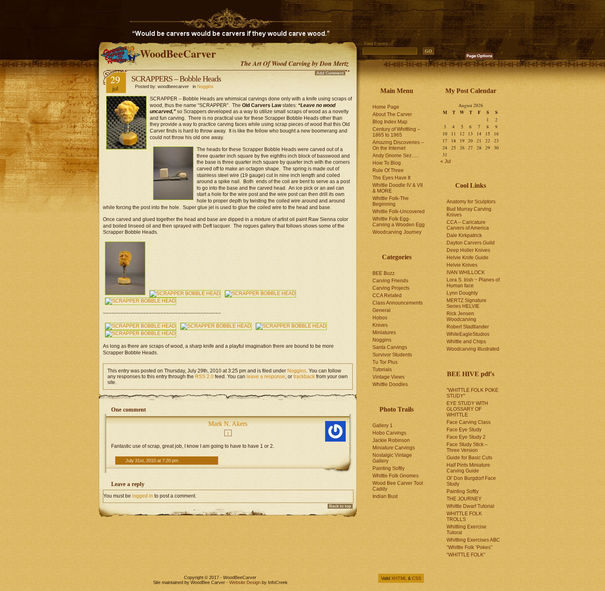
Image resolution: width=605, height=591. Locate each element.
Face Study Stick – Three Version (467, 447)
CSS (416, 578)
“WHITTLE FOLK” (466, 555)
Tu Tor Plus (385, 362)
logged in (142, 496)
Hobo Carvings (389, 433)
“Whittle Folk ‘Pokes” (469, 547)
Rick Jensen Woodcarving (461, 316)
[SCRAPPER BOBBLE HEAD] (185, 293)
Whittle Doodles (390, 384)
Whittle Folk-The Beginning (390, 201)
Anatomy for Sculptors (471, 202)
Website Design (245, 582)
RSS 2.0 (204, 376)
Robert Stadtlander (468, 327)
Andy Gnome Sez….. (395, 155)
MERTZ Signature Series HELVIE (466, 303)
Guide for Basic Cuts (469, 458)
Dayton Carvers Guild (471, 243)
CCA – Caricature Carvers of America (468, 225)
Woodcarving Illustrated (473, 349)
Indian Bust (385, 496)
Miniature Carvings (393, 448)
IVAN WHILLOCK (466, 272)
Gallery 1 (382, 425)
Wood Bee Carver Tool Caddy (397, 486)
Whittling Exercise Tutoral (466, 529)
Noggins (205, 86)
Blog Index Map (389, 122)
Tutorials (382, 369)
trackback (304, 376)
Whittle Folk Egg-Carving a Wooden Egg (398, 222)
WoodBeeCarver (178, 53)
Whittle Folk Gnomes (395, 476)
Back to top (340, 506)
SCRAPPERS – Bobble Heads (176, 78)
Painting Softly (388, 468)
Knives (380, 325)
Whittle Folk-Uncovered (398, 211)
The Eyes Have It (391, 178)
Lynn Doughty (462, 293)
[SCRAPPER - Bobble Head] (125, 293)
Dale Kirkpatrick (464, 235)
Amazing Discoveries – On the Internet (398, 145)
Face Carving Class (469, 422)
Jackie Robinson (391, 440)
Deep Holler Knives (468, 250)
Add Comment (330, 73)
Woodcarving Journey (396, 232)
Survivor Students (392, 355)
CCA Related (387, 295)
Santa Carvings (389, 347)
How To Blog (386, 163)
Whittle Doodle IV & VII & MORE (397, 188)
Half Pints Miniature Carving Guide (468, 468)
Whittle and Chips (466, 341)
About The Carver (392, 114)
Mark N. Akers (227, 423)
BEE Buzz (383, 273)
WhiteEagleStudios (468, 334)
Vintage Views (388, 377)
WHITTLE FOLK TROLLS (464, 516)
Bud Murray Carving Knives (469, 212)
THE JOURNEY (464, 499)
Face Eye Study (464, 430)
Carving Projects (391, 288)
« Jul (445, 161)
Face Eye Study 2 (466, 437)
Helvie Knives (462, 265)
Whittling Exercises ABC (473, 540)
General (381, 310)
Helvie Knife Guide (468, 258)
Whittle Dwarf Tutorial (470, 506)
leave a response (266, 376)
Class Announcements (397, 303)
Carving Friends (390, 281)
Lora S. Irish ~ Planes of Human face (473, 283)
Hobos (379, 318)
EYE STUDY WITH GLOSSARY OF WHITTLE (467, 409)
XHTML (399, 578)
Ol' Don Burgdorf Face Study (471, 481)
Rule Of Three (388, 170)
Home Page (385, 107)
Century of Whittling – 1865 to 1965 (396, 132)
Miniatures (384, 332)
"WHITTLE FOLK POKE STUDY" (472, 393)
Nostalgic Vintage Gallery (392, 458)
